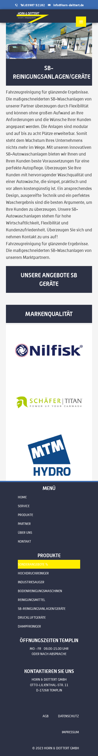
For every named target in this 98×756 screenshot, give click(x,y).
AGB (46, 716)
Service (23, 506)
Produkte (25, 515)
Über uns (25, 532)
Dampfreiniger (29, 626)
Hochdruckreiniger (33, 573)
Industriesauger (31, 582)
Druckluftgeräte (32, 617)
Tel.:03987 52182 (32, 5)
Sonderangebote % (33, 564)
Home (22, 497)
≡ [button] (81, 22)
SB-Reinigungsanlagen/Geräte (41, 609)
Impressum (70, 732)
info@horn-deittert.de (68, 5)
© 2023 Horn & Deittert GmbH (55, 748)
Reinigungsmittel (31, 600)
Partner (24, 524)
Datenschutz (68, 716)
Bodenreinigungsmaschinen (40, 591)
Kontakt (24, 541)
